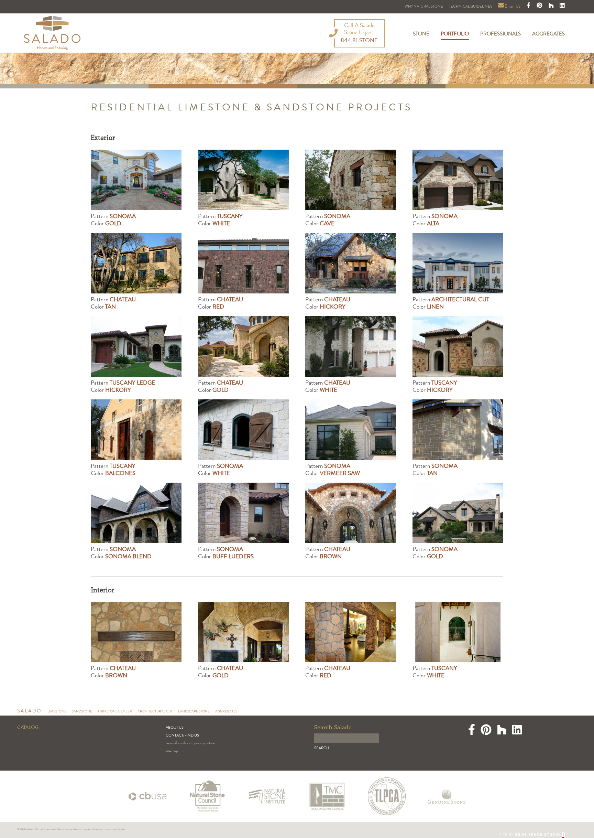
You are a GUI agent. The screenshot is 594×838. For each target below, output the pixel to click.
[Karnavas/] (136, 180)
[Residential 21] (243, 180)
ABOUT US (175, 728)
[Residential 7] (457, 180)
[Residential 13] (136, 513)
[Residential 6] (350, 346)
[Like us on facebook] (529, 6)
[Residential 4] (243, 263)
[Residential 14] (457, 429)
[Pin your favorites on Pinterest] (540, 6)
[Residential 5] (136, 263)
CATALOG (27, 728)
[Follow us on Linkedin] (562, 6)
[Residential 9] (457, 513)
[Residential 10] (243, 513)
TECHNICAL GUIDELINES (470, 7)
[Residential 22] (136, 346)
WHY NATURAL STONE (424, 7)
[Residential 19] (457, 346)
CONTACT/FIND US (182, 736)
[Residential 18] (136, 429)
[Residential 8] (350, 180)
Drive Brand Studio (538, 834)
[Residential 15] (350, 429)
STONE (421, 34)
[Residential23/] (457, 263)
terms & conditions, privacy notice (190, 743)
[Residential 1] (350, 513)
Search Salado (333, 728)
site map (172, 751)
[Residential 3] (350, 263)
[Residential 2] (243, 346)
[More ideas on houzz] (552, 6)
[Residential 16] (243, 429)
